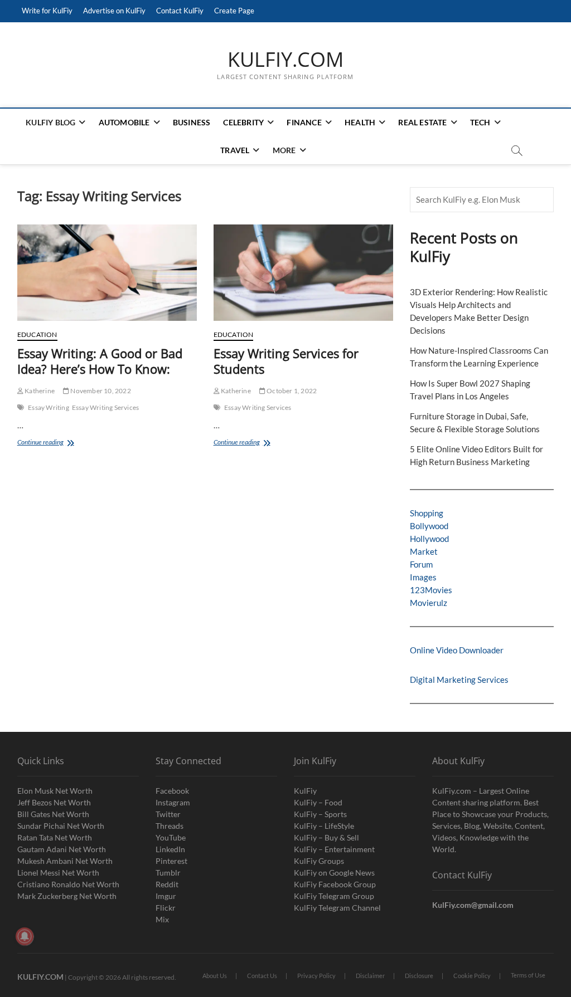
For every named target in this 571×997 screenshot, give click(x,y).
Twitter (168, 814)
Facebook (172, 790)
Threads (169, 825)
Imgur (166, 896)
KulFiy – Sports (320, 814)
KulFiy (305, 790)
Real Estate (422, 122)
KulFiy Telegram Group (334, 896)
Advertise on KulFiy (114, 10)
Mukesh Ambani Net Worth (65, 861)
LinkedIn (170, 849)
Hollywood (429, 539)
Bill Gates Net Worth (53, 814)
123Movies (431, 590)
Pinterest (171, 861)
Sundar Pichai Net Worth (60, 825)
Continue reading (51, 443)
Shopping (426, 513)
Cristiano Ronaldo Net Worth (68, 884)
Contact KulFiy (180, 10)
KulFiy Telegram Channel (337, 907)
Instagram (173, 802)
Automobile (124, 122)
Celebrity (243, 122)
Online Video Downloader (457, 650)
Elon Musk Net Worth (55, 790)
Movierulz (428, 603)
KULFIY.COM (285, 59)
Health (360, 122)
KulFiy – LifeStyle (324, 825)
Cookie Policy (472, 975)
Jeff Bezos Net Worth (54, 802)
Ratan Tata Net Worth (54, 837)
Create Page (234, 10)
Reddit (167, 884)
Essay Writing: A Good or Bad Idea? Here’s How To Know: (99, 361)
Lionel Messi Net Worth (58, 872)
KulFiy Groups (319, 861)
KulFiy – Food (318, 802)
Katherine (39, 391)
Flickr (166, 907)
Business (192, 122)
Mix (162, 919)
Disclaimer (370, 975)
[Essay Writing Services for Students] (303, 272)
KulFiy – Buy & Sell (326, 837)
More (284, 150)
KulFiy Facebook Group (335, 884)
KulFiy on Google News (334, 872)
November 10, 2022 (100, 391)
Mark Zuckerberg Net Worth (67, 896)
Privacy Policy (316, 975)
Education (37, 334)
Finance (304, 122)
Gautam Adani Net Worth (61, 849)
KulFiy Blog (50, 122)
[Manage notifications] (24, 936)
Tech (480, 122)
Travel (234, 150)
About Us (214, 975)
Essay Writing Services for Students (286, 361)
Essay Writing (48, 407)
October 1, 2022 (291, 391)
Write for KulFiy (47, 10)
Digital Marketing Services (459, 680)
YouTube (171, 837)
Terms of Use (528, 975)
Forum (421, 564)
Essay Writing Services (105, 407)
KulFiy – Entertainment (334, 849)
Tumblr (168, 872)
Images (423, 577)
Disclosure (419, 975)
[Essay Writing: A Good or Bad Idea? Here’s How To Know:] (107, 272)
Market (424, 551)
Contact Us (262, 975)
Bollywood (429, 526)
